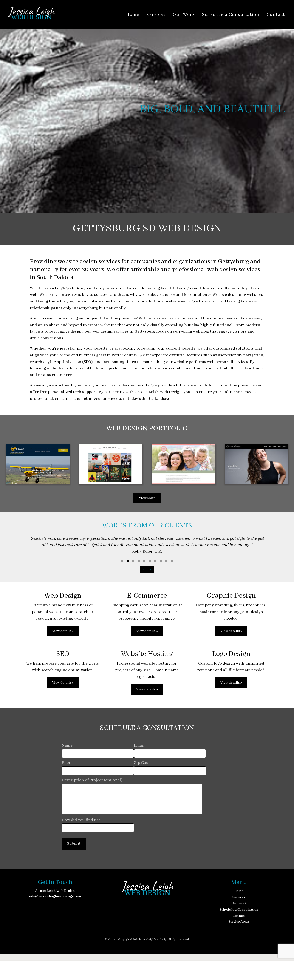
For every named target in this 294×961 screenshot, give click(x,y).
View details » (63, 631)
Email (139, 745)
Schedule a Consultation (231, 14)
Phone (68, 762)
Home (132, 14)
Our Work (184, 14)
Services (156, 14)
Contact (276, 14)
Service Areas (239, 922)
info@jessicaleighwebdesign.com (55, 896)
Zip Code (142, 762)
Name (67, 745)
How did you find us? (81, 820)
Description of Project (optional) (92, 780)
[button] (122, 561)
